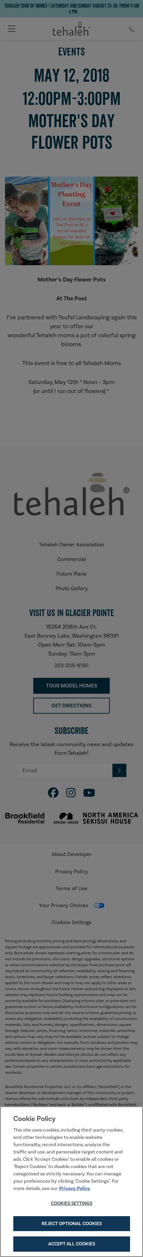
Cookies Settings (71, 1203)
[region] (71, 1181)
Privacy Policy (74, 1188)
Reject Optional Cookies (72, 1223)
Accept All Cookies (71, 1244)
